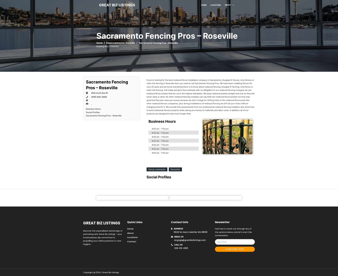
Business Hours (93, 109)
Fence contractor (115, 43)
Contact (131, 241)
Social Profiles (93, 112)
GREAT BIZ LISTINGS (117, 5)
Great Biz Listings (101, 223)
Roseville (130, 43)
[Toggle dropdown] (233, 5)
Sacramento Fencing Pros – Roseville (103, 115)
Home (203, 5)
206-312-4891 (181, 248)
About (130, 233)
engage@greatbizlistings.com (190, 240)
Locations (215, 5)
